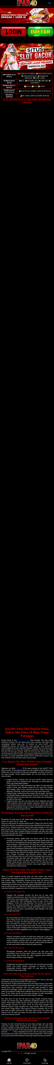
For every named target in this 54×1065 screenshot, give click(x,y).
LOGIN (9, 1063)
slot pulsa (19, 768)
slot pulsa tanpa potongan (45, 981)
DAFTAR (45, 1063)
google (10, 1032)
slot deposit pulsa (23, 740)
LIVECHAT (27, 1063)
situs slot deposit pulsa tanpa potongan (40, 821)
